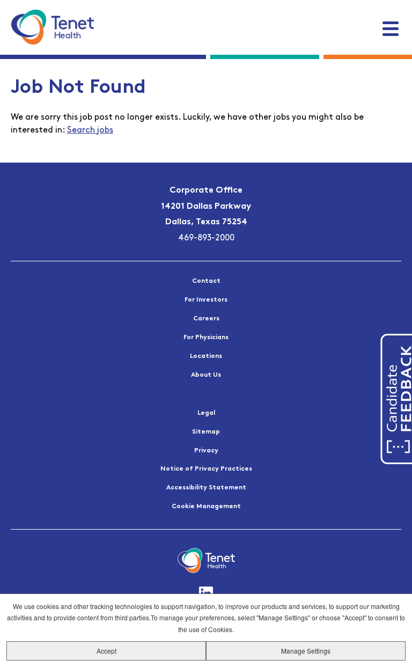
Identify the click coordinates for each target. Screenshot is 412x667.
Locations (206, 356)
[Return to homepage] (52, 27)
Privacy (206, 451)
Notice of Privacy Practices (206, 469)
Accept (106, 650)
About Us (206, 375)
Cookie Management (206, 506)
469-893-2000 (206, 238)
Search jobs (90, 130)
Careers (206, 319)
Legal (206, 413)
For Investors (206, 300)
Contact (206, 281)
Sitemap (206, 432)
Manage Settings (305, 650)
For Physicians (206, 337)
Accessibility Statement (206, 488)
